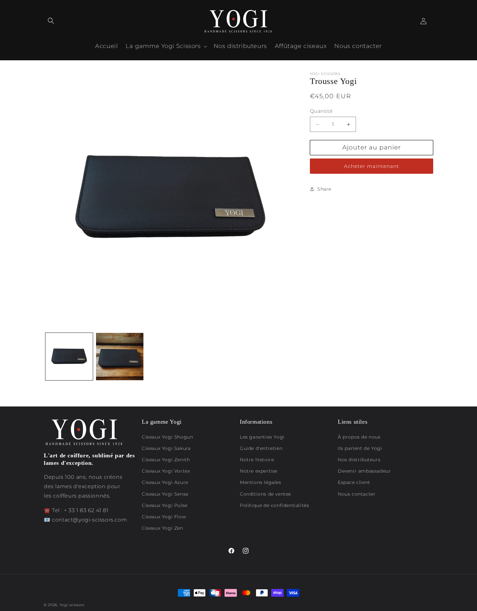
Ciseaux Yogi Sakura (166, 448)
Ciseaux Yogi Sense (165, 494)
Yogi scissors (72, 605)
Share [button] (324, 189)
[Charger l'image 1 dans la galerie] (69, 356)
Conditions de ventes (265, 494)
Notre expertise (258, 471)
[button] (51, 21)
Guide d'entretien (261, 448)
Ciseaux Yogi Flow (164, 517)
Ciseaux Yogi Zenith (166, 460)
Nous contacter (356, 494)
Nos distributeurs (359, 460)
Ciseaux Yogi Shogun (167, 437)
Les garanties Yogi (262, 437)
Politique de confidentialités (274, 505)
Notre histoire (257, 460)
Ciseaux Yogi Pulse (165, 505)
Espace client (354, 482)
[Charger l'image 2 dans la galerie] (119, 356)
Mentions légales (260, 482)
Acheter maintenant (371, 166)
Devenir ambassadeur (364, 471)
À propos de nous (359, 437)
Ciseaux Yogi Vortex (166, 471)
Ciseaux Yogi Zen (162, 528)
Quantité (321, 111)
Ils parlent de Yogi (360, 448)
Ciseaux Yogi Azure (165, 482)
